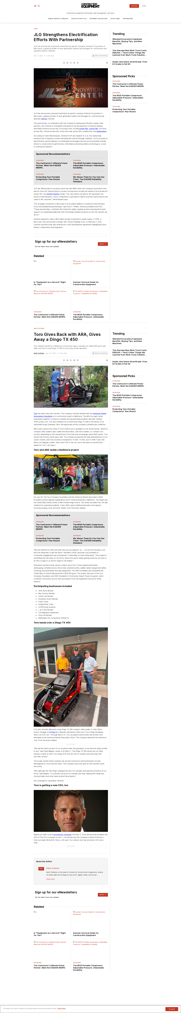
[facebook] (64, 63)
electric (44, 119)
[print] (107, 63)
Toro (35, 413)
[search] (38, 6)
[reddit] (74, 63)
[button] (35, 6)
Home (35, 28)
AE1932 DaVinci (53, 194)
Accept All (172, 1009)
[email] (78, 63)
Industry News (39, 328)
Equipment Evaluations (98, 18)
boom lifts (84, 129)
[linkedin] (67, 63)
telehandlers (101, 131)
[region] (90, 1009)
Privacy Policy (61, 1008)
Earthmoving (128, 18)
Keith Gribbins (39, 353)
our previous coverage (62, 835)
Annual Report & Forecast (58, 18)
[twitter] (71, 63)
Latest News (115, 18)
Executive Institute (79, 18)
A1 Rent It (53, 732)
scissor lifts (93, 129)
